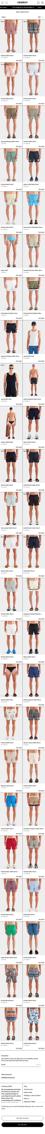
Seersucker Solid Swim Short (32, 227)
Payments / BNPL (29, 1102)
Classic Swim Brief (7, 442)
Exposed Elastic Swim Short (10, 356)
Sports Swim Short (29, 442)
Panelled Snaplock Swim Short (33, 829)
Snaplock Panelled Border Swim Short (32, 614)
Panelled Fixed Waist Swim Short (32, 313)
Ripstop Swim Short (7, 786)
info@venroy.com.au (8, 1077)
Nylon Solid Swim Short (31, 184)
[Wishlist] (38, 2)
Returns (26, 1098)
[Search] (6, 2)
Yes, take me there (22, 1118)
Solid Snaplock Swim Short (32, 399)
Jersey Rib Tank (28, 356)
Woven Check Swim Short (31, 743)
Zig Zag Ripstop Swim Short (10, 141)
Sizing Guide (28, 1092)
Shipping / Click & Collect (32, 1095)
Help (25, 1086)
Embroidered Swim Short (9, 313)
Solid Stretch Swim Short (31, 485)
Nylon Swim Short (29, 657)
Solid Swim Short (29, 571)
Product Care (28, 1089)
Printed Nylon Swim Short (9, 872)
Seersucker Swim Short (8, 528)
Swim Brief (4, 270)
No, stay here (22, 1125)
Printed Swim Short (7, 55)
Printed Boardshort (7, 1000)
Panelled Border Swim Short (32, 270)
